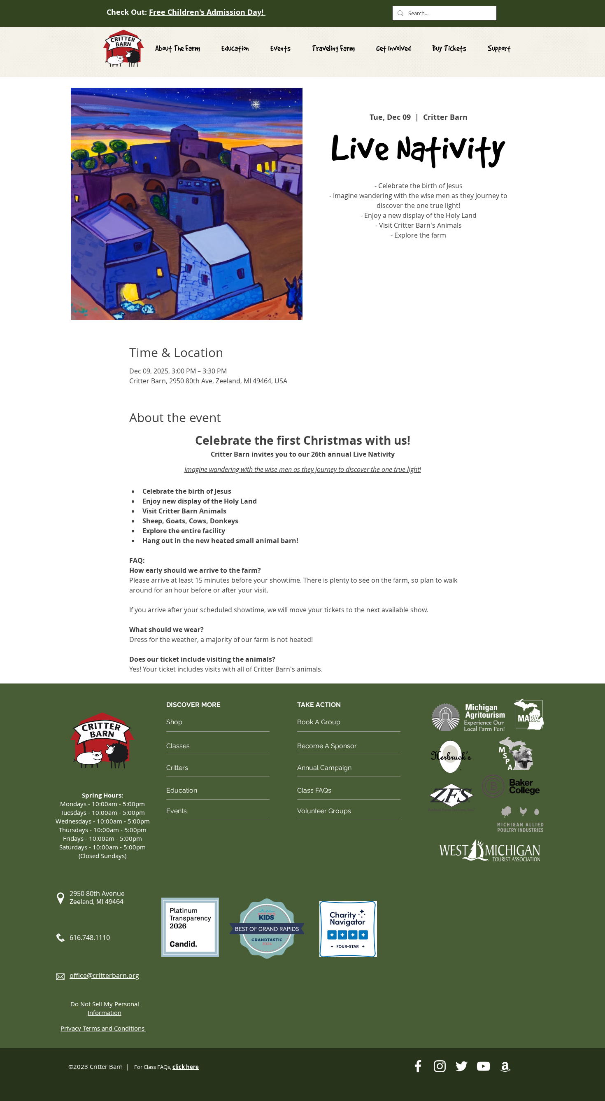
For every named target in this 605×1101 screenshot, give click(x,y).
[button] (393, 48)
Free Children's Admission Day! (207, 12)
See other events (418, 280)
